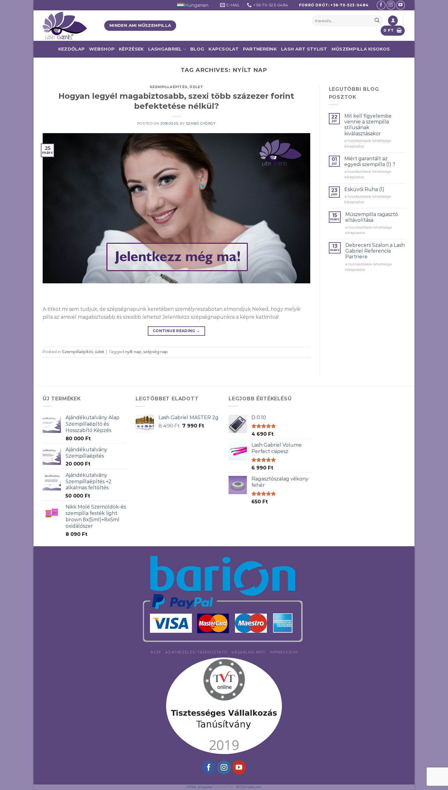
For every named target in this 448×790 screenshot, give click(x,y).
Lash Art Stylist (304, 49)
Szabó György (201, 123)
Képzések (131, 49)
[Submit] (377, 21)
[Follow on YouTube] (400, 5)
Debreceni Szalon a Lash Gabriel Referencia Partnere (375, 251)
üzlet (196, 87)
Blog (197, 49)
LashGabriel (165, 49)
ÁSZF (155, 652)
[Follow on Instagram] (390, 5)
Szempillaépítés (168, 87)
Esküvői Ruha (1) (364, 189)
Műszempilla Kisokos (361, 49)
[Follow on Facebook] (381, 5)
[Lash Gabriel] (69, 25)
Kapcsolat (223, 49)
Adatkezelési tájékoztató (196, 652)
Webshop (102, 49)
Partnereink (260, 49)
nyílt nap (133, 351)
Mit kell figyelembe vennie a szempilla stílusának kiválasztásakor (368, 124)
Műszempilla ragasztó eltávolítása (371, 217)
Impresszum (283, 652)
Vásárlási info (248, 652)
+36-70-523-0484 (349, 5)
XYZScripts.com (248, 787)
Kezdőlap (71, 49)
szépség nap (155, 351)
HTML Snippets (199, 787)
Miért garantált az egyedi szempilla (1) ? (369, 161)
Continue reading (176, 330)
